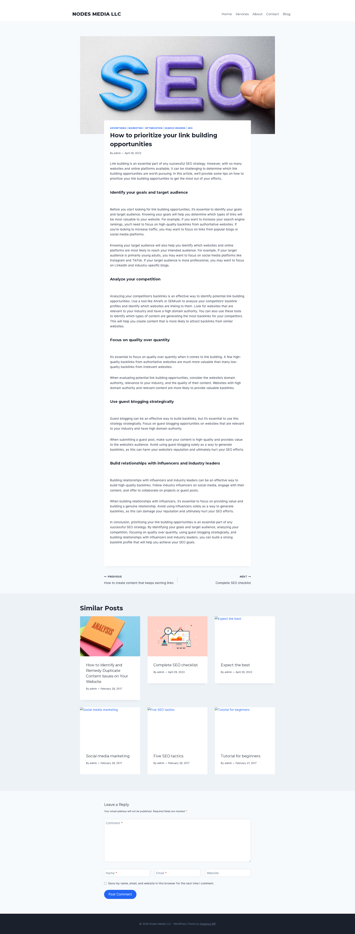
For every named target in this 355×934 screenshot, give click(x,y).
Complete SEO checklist (233, 580)
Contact (272, 14)
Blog (286, 14)
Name (111, 873)
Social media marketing (108, 756)
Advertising (118, 128)
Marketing (136, 128)
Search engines (175, 128)
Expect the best (235, 665)
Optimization (154, 128)
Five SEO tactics (168, 756)
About (258, 14)
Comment (114, 823)
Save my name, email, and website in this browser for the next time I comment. (161, 883)
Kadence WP (208, 923)
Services (242, 14)
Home (227, 14)
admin (117, 153)
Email (161, 873)
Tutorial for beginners (240, 756)
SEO (190, 128)
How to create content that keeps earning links (139, 580)
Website (213, 873)
